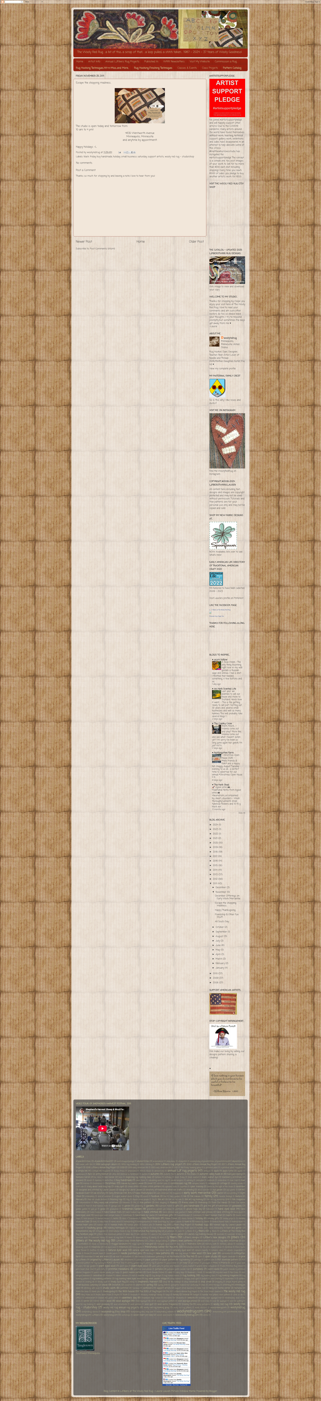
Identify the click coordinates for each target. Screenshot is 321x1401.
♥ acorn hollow (219, 659)
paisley (139, 1259)
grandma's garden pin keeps (159, 1209)
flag (127, 1199)
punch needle (213, 1269)
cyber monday (196, 1186)
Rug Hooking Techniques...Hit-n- (173, 1355)
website (191, 1297)
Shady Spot (102, 1281)
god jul (94, 1209)
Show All (242, 813)
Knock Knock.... (229, 726)
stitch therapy (214, 1285)
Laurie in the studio (159, 1234)
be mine (97, 1177)
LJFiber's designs (191, 1237)
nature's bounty (201, 1250)
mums (102, 1250)
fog (153, 1199)
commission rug (178, 1183)
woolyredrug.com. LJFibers (88, 1315)
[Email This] (125, 152)
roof (133, 1275)
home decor (116, 1221)
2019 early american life (138, 1167)
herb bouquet (88, 1218)
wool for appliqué (219, 1301)
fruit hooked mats (100, 1206)
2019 (216, 847)
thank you (96, 1291)
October (220, 927)
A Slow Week (229, 662)
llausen (214, 1241)
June (218, 945)
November (221, 892)
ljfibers (235, 1237)
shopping (218, 1281)
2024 (216, 825)
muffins (93, 1250)
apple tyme (228, 1170)
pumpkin (159, 1269)
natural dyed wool (117, 1250)
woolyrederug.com (218, 1307)
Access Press (119, 1171)
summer (124, 1288)
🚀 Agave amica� (221, 787)
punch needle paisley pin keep (106, 1272)
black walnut (193, 1177)
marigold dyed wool (165, 1244)
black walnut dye (210, 1177)
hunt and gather (234, 1227)
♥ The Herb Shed (220, 785)
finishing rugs (116, 1199)
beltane (158, 1177)
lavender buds (82, 1237)
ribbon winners (122, 1275)
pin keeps (195, 1263)
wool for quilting (236, 1301)
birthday (168, 1177)
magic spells (137, 1244)
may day (180, 1244)
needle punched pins (131, 1253)
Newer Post (84, 241)
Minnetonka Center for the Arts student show (202, 1247)
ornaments (128, 1259)
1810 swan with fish (84, 1164)
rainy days (180, 1272)
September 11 (230, 1278)
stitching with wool (91, 1288)
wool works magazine (167, 1304)
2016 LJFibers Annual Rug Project (202, 1164)
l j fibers (188, 1231)
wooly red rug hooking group (157, 1307)
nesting (149, 1253)
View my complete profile (222, 368)
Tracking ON (183, 1385)
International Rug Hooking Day (147, 1231)
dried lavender (203, 1190)
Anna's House (145, 1171)
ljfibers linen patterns (181, 1241)
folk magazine (238, 1199)
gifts (177, 1205)
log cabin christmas (229, 1240)
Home (79, 62)
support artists (156, 156)
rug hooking (189, 1275)
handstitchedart (183, 1215)
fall (184, 1196)
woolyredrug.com (190, 1311)
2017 (215, 856)
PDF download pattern (227, 1259)
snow (105, 1285)
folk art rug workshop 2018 (218, 1199)
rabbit (170, 1272)
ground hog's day (194, 1209)
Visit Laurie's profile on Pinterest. (226, 598)
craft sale (80, 1186)
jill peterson (170, 1231)
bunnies (98, 1180)
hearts (229, 1215)
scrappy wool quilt (191, 1278)
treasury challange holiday (151, 1294)
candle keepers (177, 1180)
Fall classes (195, 1196)
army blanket (102, 1174)
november (89, 1256)
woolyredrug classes (90, 1311)
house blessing (167, 1228)
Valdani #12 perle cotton (108, 1298)
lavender (220, 1234)
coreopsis (212, 1183)
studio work (109, 1288)
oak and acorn (102, 1256)
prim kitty (101, 1269)
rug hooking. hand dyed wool (128, 1278)
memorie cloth (194, 1244)
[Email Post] (119, 152)
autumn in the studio (186, 1174)
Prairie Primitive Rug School (231, 1266)
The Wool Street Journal (210, 1291)
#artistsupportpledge (125, 1161)
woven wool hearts (164, 1315)
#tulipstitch (182, 1161)
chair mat (233, 1180)
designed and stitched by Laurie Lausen (97, 1189)
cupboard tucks (171, 1186)
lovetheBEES (83, 1244)
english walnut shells (123, 1196)
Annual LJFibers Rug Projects (122, 62)
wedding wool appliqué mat (210, 1298)
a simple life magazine (101, 1171)
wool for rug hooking (84, 1304)
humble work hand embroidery (210, 1228)
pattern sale (209, 1259)
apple (216, 1170)
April (218, 954)
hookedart (80, 1228)
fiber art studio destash (97, 1199)
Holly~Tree (104, 1221)
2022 (216, 834)
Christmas (110, 1183)
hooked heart (237, 1221)
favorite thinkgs (225, 1196)
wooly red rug (220, 1304)
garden (127, 1205)
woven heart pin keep (143, 1315)
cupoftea (183, 1186)
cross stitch (133, 1186)
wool (109, 1301)
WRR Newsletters (174, 62)
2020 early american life (161, 1167)
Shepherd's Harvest (148, 1281)
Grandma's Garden (132, 1209)
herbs (115, 1218)
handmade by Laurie (144, 1215)
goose (102, 1209)
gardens (150, 1206)
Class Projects (210, 68)
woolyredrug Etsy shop (113, 1311)
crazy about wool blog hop (99, 1186)
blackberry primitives (232, 1177)
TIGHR (125, 1294)
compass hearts (198, 1183)
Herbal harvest (104, 1218)
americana (132, 1171)
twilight (196, 1294)
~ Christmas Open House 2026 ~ (230, 756)
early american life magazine (168, 1193)
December (221, 887)
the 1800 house (126, 1291)
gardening (139, 1206)
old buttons (126, 1256)
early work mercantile (197, 1193)
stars (203, 1285)
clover (150, 1183)
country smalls (237, 1183)
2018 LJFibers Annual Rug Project (101, 1167)
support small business (184, 1288)
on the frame (173, 1256)
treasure (134, 1294)
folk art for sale (174, 1199)
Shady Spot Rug (118, 1281)
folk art (161, 1199)
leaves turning (142, 1237)
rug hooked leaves (171, 1275)
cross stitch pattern (152, 1186)
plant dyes (124, 1266)
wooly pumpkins (203, 1304)
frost (88, 1206)
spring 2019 (162, 1285)
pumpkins (198, 1269)
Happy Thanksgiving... (225, 910)
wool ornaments (120, 1304)
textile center (224, 1288)
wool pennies (135, 1304)
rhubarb (109, 1275)
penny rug (150, 1263)
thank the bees (82, 1291)
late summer (142, 1234)
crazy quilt (119, 1186)
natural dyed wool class (143, 1250)
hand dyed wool (226, 1209)
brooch (89, 1180)
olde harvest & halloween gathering (149, 1256)
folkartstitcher (85, 1202)
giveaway (237, 1206)
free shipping (161, 1202)
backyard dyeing (234, 1174)
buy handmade (104, 156)
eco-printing (232, 1193)
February (220, 963)
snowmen (129, 1285)
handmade (127, 1215)
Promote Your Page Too (216, 616)
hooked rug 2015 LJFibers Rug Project (173, 1224)
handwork (197, 1215)
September (222, 932)
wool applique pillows (187, 1301)
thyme (117, 1294)
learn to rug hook (116, 1237)
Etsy (137, 1196)
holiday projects (229, 1218)
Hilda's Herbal (186, 1218)
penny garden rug (135, 1263)
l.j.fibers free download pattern (110, 1234)
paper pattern (151, 1259)
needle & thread (83, 1253)
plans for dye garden (87, 1266)
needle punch (111, 1253)
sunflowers (148, 1288)
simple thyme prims (234, 1281)
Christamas (97, 1183)
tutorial (186, 1294)
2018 (216, 852)
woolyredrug (230, 338)
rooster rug (143, 1275)
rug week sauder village (155, 1278)
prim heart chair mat (85, 1269)
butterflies (109, 1180)
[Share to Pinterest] (134, 152)
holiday (116, 156)
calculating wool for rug (158, 1180)
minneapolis (137, 1247)
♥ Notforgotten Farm (223, 753)
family (208, 1196)
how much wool (186, 1228)
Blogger (213, 1391)
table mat (201, 1288)
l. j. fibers (200, 1231)
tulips (168, 1294)
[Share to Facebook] (132, 152)
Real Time (176, 1385)
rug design (156, 1275)
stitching (227, 1284)
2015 (215, 865)
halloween (210, 1209)
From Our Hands (219, 1202)
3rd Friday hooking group (191, 1167)
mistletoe (228, 1247)
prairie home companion (207, 1266)
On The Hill (188, 1256)
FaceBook (155, 1196)
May (218, 950)
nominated (226, 1253)
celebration (222, 1180)
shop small (206, 1281)
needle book (98, 1253)
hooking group (95, 1228)
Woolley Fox (187, 1304)
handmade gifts (165, 1215)
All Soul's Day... (222, 921)
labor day (130, 1234)
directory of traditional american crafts (164, 1189)
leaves (129, 1237)
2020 (216, 843)
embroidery (90, 1196)
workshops (126, 1315)
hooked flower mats (220, 1221)
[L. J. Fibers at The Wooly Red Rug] (210, 613)
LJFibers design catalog (157, 1241)
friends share (188, 1202)
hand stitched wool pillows (200, 1212)
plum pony (156, 1266)
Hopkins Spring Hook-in (139, 1228)
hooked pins (147, 1224)
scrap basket (175, 1278)
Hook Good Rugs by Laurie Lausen (167, 1221)
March (219, 959)
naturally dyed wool (182, 1250)
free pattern (145, 1202)
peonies (160, 1263)
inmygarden (101, 1231)
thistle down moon (103, 1294)
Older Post (196, 241)
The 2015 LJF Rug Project (151, 1291)
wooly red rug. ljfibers (182, 1307)
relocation (97, 1275)
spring (149, 1285)
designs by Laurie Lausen (130, 1189)
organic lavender (228, 1256)
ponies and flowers (172, 1266)
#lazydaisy (171, 1161)
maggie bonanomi (119, 1244)
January (220, 968)
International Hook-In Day (119, 1231)
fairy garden (175, 1196)
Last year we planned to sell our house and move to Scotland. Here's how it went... (227, 697)
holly (95, 1221)
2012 (215, 879)
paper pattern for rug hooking (176, 1259)
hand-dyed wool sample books (107, 1215)
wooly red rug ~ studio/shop (179, 156)
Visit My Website (200, 62)
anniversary (159, 1171)
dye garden (218, 1189)
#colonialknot (158, 1161)
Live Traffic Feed (176, 1328)
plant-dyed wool (139, 1266)
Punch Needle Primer (155, 1272)
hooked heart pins (84, 1224)
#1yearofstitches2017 (104, 1161)
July (218, 941)
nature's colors (217, 1250)
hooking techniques (116, 1227)
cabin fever (140, 1180)
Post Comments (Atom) (102, 248)
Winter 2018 (98, 1301)
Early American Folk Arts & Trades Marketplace (131, 1193)
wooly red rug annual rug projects (121, 1307)
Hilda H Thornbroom (130, 1218)
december (240, 1186)
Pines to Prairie (220, 1262)
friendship (203, 1202)
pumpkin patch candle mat (178, 1269)
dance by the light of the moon (220, 1186)
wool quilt (149, 1304)
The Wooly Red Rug (170, 1340)
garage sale (116, 1206)
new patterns (163, 1253)
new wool (196, 1253)
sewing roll (89, 1281)
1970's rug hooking (129, 1164)
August (220, 936)
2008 (216, 982)
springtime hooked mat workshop (184, 1285)
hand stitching (223, 1212)
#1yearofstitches (83, 1161)
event (145, 1196)
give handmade (191, 1206)
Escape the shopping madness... (93, 83)
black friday (90, 156)
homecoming (129, 1221)
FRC (134, 1202)
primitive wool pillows (143, 1269)
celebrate (211, 1180)
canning (189, 1180)
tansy (211, 1288)
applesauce (80, 1174)
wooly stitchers (201, 1307)
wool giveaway (103, 1304)
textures (238, 1288)
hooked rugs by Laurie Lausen (228, 1224)
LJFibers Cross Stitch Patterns (130, 1240)
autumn (155, 1174)
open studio (211, 1256)
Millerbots (123, 1247)
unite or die (238, 1294)
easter (220, 1193)
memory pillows (226, 1244)
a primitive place (211, 1167)
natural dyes (164, 1250)
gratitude (179, 1209)
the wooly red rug (234, 1291)
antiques (207, 1171)
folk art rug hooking (194, 1199)
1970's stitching (146, 1164)
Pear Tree (120, 1263)
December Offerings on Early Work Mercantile (227, 897)
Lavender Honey (98, 1237)
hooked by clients (202, 1221)
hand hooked (95, 1212)
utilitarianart (90, 1298)
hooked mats (117, 1224)
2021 (215, 838)
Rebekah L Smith (195, 1272)
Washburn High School (150, 1298)
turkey (176, 1294)
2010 (215, 973)
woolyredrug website (165, 1311)
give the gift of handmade (216, 1205)
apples (240, 1171)
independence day (84, 1231)
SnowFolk (116, 1284)
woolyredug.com (110, 1315)
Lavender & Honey (235, 1234)
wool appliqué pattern (166, 1301)
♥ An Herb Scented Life (224, 689)
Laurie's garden (177, 1234)
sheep (131, 1281)
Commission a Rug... (226, 62)
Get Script (169, 1385)
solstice (139, 1284)
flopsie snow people (141, 1199)
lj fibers (172, 1237)
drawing (190, 1189)
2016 (216, 861)
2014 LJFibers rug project (168, 1164)
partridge (197, 1259)
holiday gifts (213, 1218)
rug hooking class (208, 1275)
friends (173, 1202)
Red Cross (234, 1272)
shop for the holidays (172, 1281)
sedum (204, 1278)
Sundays (136, 1288)
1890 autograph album (106, 1164)
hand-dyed (238, 1212)
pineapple (206, 1263)
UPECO (79, 1298)
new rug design (181, 1253)
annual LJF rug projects (182, 1171)
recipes (209, 1272)
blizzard (79, 1180)
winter (86, 1301)
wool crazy (205, 1301)
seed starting (216, 1278)
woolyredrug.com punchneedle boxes (228, 1311)
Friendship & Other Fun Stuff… (227, 916)
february (80, 1199)
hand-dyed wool (83, 1215)
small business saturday (134, 156)
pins (232, 1263)
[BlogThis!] (127, 152)
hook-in (188, 1221)
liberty (153, 1237)
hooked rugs (202, 1224)
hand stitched (151, 1212)
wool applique (123, 1301)
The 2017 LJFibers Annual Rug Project (181, 1291)
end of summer (104, 1196)
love (243, 1241)
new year (212, 1253)
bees (121, 1177)
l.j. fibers (213, 1231)
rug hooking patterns (101, 1278)
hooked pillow (132, 1224)
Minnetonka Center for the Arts (161, 1247)
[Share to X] (129, 152)
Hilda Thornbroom (150, 1218)
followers (126, 1202)
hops (154, 1228)
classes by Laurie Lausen (132, 1183)
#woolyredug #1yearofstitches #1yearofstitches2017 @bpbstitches (216, 1161)
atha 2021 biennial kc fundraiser (125, 1174)
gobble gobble (81, 1209)
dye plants (230, 1190)
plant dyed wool (107, 1266)
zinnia (205, 1315)
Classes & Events (187, 68)
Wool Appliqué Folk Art (144, 1301)
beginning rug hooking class (138, 1177)
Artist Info (94, 62)
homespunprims (143, 1221)
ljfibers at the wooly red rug (93, 1241)
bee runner (109, 1177)
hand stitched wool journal (174, 1212)
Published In (151, 62)
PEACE (109, 1262)
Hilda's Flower (171, 1218)
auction (145, 1174)
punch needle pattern (132, 1272)
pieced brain (172, 1263)
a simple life (81, 1170)
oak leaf (116, 1256)
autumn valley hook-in (211, 1174)
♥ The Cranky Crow (222, 723)
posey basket (188, 1266)
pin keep (183, 1262)
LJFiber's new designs (214, 1237)
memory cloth (210, 1244)
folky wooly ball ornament (106, 1202)
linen (162, 1237)
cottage (223, 1183)
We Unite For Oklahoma (174, 1298)
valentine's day (129, 1298)
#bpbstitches (143, 1161)
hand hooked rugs (133, 1212)
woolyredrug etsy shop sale (142, 1311)
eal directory (99, 1193)
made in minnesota (100, 1244)
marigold (149, 1244)
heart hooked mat (213, 1215)
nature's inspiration (235, 1250)
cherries (86, 1183)
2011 (215, 883)
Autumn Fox (169, 1174)
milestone (95, 1247)
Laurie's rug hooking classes (200, 1234)
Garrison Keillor (165, 1206)
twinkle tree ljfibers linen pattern (216, 1294)
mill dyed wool (110, 1247)
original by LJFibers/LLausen (105, 1259)
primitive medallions (118, 1269)
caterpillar (200, 1180)
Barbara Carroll (83, 1177)
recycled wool (221, 1272)
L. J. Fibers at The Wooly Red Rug (219, 610)
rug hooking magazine (228, 1275)
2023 (216, 829)
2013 (215, 874)
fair (165, 1196)
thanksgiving (109, 1291)
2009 (216, 978)
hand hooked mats (113, 1212)
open (200, 1256)
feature (238, 1196)
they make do (87, 1294)
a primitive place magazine (232, 1167)
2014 (215, 870)
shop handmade (190, 1281)
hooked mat (102, 1224)
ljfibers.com (202, 1240)
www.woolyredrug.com (187, 1315)
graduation (114, 1209)
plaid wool (241, 1263)
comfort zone (162, 1183)
